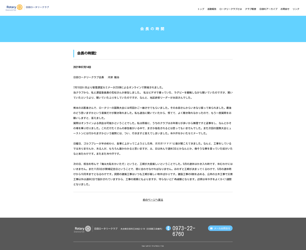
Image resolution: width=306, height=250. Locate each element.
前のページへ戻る (153, 200)
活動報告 (211, 9)
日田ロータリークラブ (27, 7)
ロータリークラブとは (230, 9)
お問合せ (284, 9)
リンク (296, 9)
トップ (200, 9)
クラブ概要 (250, 9)
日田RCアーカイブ (268, 9)
